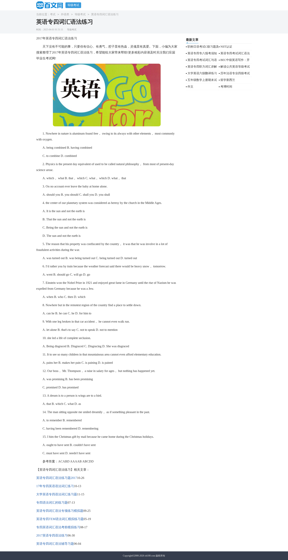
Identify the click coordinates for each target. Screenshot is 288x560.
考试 (52, 14)
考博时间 (226, 86)
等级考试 (73, 5)
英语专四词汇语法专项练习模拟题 (59, 510)
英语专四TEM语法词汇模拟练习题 (60, 519)
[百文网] (50, 5)
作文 (190, 86)
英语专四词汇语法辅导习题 (55, 543)
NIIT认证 (226, 46)
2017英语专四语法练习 (52, 535)
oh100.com (150, 555)
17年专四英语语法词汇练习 (55, 486)
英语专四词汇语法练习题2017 (56, 477)
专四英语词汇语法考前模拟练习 (58, 527)
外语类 (65, 14)
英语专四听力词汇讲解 (202, 66)
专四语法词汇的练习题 (52, 502)
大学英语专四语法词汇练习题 (56, 494)
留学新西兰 (227, 79)
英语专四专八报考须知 (202, 53)
